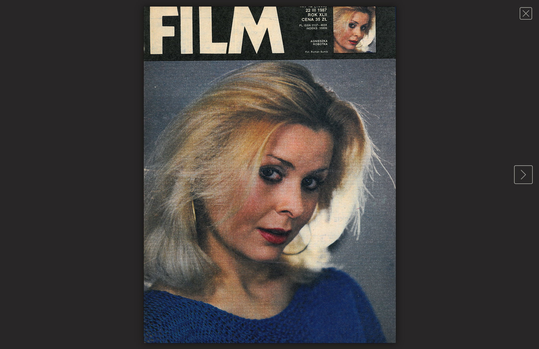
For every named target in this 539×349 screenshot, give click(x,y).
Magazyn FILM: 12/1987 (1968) (526, 13)
